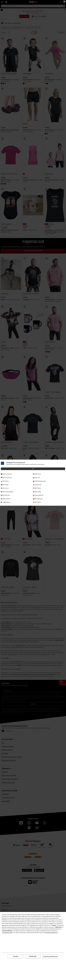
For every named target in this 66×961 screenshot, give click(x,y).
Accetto (15, 956)
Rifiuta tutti (32, 956)
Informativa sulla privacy (51, 932)
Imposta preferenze (50, 956)
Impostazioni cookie (7, 932)
